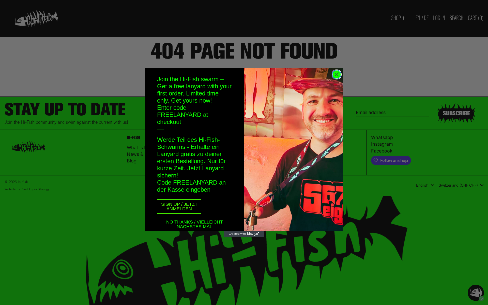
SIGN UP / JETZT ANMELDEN (179, 206)
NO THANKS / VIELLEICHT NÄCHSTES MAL (194, 223)
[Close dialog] (336, 74)
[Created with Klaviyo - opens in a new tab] (244, 234)
